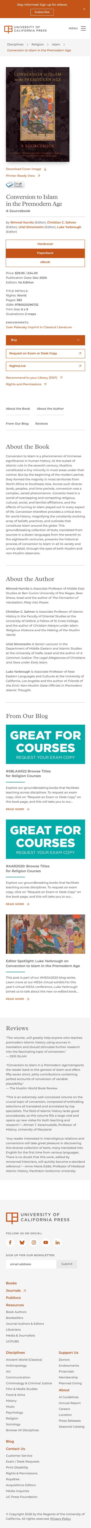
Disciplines (15, 44)
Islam (56, 44)
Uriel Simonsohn (31, 227)
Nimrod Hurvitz (22, 222)
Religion (38, 44)
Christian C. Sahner (61, 222)
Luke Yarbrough (69, 227)
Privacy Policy (60, 1519)
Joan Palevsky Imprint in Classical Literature (39, 327)
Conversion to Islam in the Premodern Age (39, 50)
